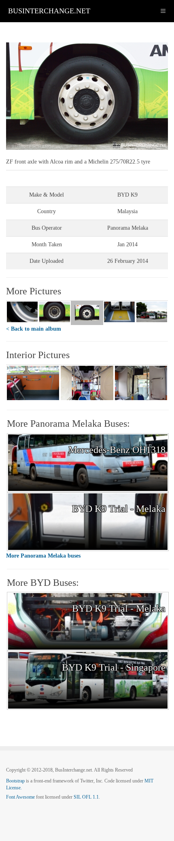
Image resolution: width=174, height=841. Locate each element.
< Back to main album (33, 329)
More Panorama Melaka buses (43, 556)
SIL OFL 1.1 (86, 797)
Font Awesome (20, 797)
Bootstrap (15, 781)
